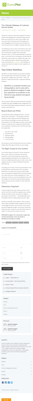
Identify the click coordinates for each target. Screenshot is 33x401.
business (9, 222)
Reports (5, 311)
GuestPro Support (12, 324)
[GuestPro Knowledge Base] (12, 7)
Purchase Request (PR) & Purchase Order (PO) (16, 288)
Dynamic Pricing (9, 284)
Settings (5, 314)
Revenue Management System (10, 308)
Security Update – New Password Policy (15, 281)
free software (16, 62)
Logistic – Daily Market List (12, 277)
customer (15, 222)
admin (14, 30)
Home (3, 17)
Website (5, 301)
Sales (4, 305)
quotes (21, 222)
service (26, 222)
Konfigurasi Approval (10, 291)
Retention (8, 17)
